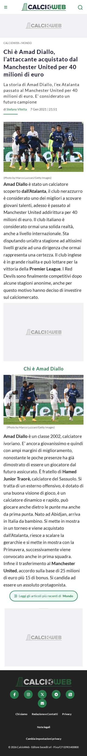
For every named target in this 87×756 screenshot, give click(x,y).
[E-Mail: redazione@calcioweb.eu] (42, 703)
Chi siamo (21, 714)
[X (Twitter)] (42, 694)
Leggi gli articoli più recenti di (46, 596)
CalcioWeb (11, 42)
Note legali (43, 727)
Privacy (66, 714)
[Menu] (6, 7)
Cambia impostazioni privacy (43, 738)
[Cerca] (81, 7)
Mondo (26, 42)
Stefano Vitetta (16, 109)
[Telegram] (56, 694)
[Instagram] (28, 694)
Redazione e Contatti (45, 714)
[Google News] (70, 694)
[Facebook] (14, 694)
